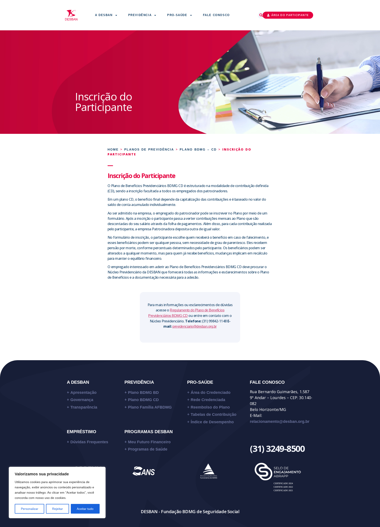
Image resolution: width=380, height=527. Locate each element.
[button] (261, 15)
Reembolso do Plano (210, 407)
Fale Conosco (216, 15)
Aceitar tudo (85, 509)
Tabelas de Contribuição (213, 414)
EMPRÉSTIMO (81, 431)
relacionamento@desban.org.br (279, 421)
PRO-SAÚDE (200, 382)
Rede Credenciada (208, 400)
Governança (81, 400)
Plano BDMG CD (143, 400)
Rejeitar (57, 509)
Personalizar (29, 509)
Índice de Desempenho (212, 422)
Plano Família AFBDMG (150, 407)
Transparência (83, 407)
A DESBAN (78, 382)
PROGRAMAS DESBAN (148, 431)
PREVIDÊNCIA (139, 382)
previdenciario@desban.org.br (194, 326)
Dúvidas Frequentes (89, 442)
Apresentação (83, 392)
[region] (57, 492)
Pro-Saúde (177, 15)
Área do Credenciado (210, 392)
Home (113, 149)
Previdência (140, 15)
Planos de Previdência (149, 149)
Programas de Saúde (147, 449)
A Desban (104, 15)
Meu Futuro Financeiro (149, 442)
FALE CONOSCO (267, 382)
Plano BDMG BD (143, 392)
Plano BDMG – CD (198, 149)
